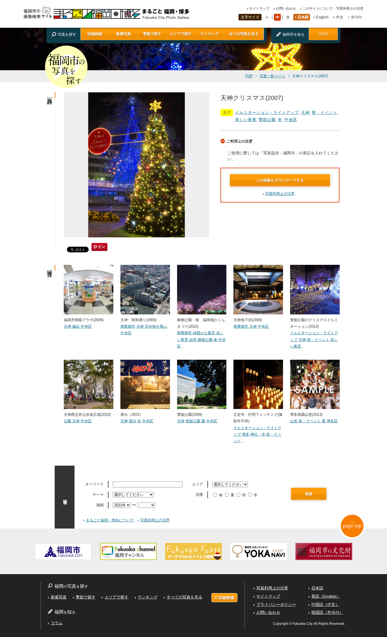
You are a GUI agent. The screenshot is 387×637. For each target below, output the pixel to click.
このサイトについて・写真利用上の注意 (332, 8)
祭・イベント (324, 112)
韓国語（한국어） (327, 612)
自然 (193, 340)
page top (352, 526)
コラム (323, 34)
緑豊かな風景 (204, 333)
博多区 (332, 421)
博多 (245, 434)
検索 (308, 494)
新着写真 (123, 34)
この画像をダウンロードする (280, 180)
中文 (339, 17)
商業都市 (127, 326)
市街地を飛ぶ (156, 326)
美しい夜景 (245, 119)
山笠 (293, 421)
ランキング (209, 34)
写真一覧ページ (272, 76)
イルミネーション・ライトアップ (267, 112)
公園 (67, 421)
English (322, 17)
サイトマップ (259, 8)
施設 (76, 326)
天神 (305, 112)
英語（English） (325, 596)
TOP (249, 76)
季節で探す (152, 34)
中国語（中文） (325, 604)
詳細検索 (95, 34)
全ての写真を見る (243, 34)
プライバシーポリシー (276, 604)
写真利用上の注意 (280, 193)
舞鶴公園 (205, 340)
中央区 (290, 119)
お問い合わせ (286, 8)
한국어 (356, 17)
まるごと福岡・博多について (110, 520)
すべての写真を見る (184, 597)
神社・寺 (257, 434)
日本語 (303, 17)
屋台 (132, 421)
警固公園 (267, 119)
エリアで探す (181, 34)
